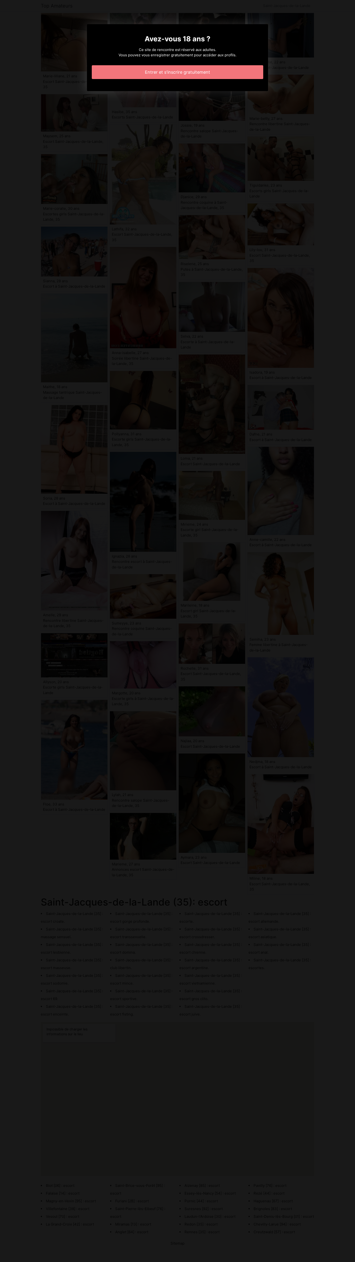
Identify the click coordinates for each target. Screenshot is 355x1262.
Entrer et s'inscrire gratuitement (177, 72)
